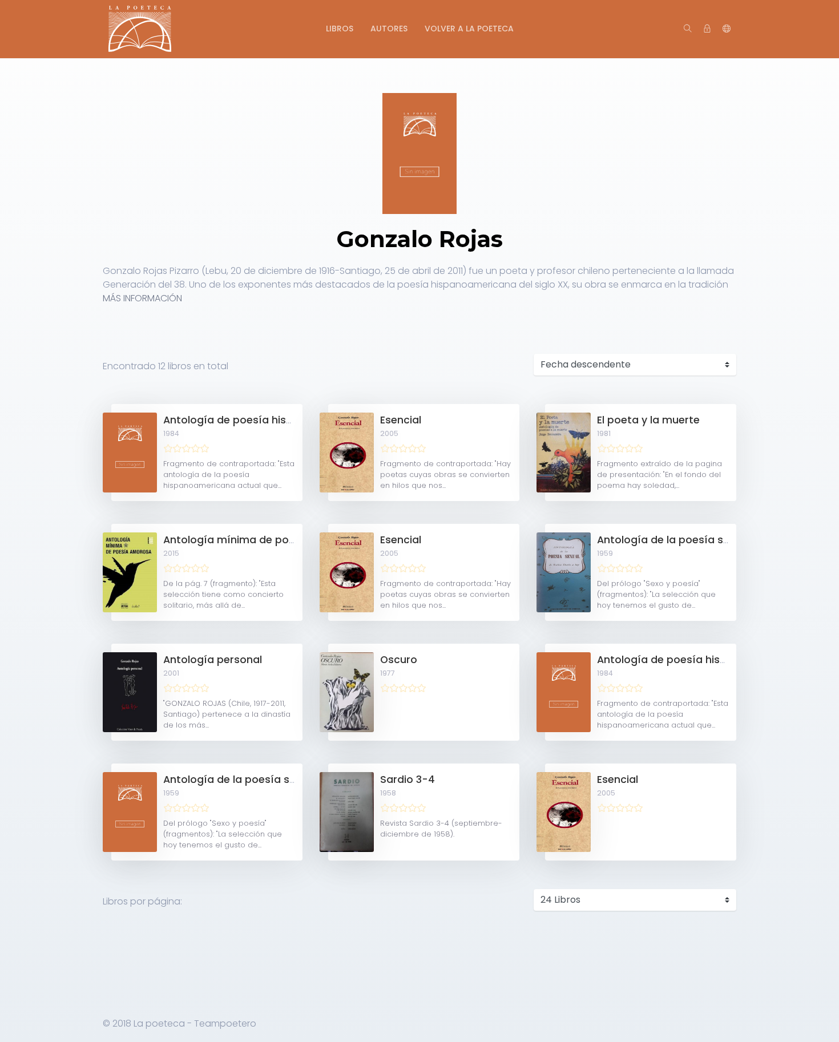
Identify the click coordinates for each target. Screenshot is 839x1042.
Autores (389, 28)
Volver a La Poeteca (469, 28)
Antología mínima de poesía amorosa (262, 540)
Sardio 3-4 (407, 779)
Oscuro (398, 660)
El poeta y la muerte (648, 420)
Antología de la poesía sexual (239, 779)
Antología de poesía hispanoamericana (266, 420)
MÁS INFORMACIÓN (142, 298)
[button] (726, 29)
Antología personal (212, 660)
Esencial (400, 420)
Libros (339, 28)
